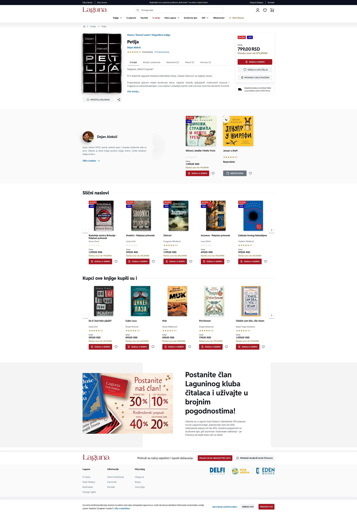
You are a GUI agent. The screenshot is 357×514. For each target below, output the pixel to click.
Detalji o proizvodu (151, 62)
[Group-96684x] (265, 471)
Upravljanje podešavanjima (224, 506)
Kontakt (271, 2)
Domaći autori (143, 34)
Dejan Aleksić (134, 47)
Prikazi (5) (189, 62)
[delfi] (217, 471)
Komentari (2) (173, 62)
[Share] (119, 99)
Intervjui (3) (205, 62)
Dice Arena (102, 2)
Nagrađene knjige (161, 34)
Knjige (93, 26)
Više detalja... (133, 91)
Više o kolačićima (122, 508)
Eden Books (88, 2)
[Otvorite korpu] (272, 10)
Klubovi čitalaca (256, 2)
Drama (130, 34)
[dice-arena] (240, 471)
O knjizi (133, 62)
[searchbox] (178, 10)
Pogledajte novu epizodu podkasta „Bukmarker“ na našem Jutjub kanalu (178, 2)
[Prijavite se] (257, 10)
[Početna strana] (95, 10)
